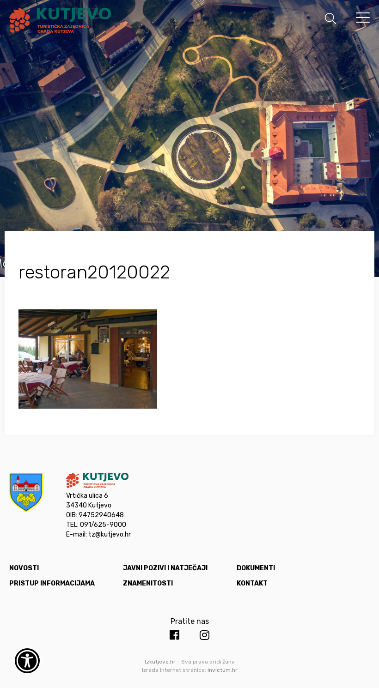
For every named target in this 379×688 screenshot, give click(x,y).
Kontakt (252, 583)
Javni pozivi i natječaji (165, 568)
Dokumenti (256, 568)
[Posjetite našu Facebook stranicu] (174, 635)
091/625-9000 (103, 525)
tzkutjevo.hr (160, 661)
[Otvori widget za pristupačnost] (27, 660)
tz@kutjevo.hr (109, 534)
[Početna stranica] (60, 22)
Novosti (24, 568)
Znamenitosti (148, 583)
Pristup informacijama (52, 583)
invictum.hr (223, 670)
